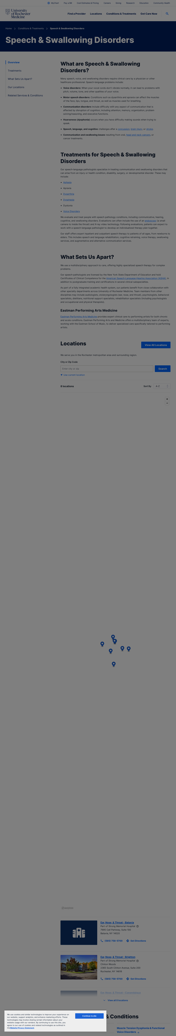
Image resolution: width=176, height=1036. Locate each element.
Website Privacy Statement (22, 1028)
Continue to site (89, 1016)
